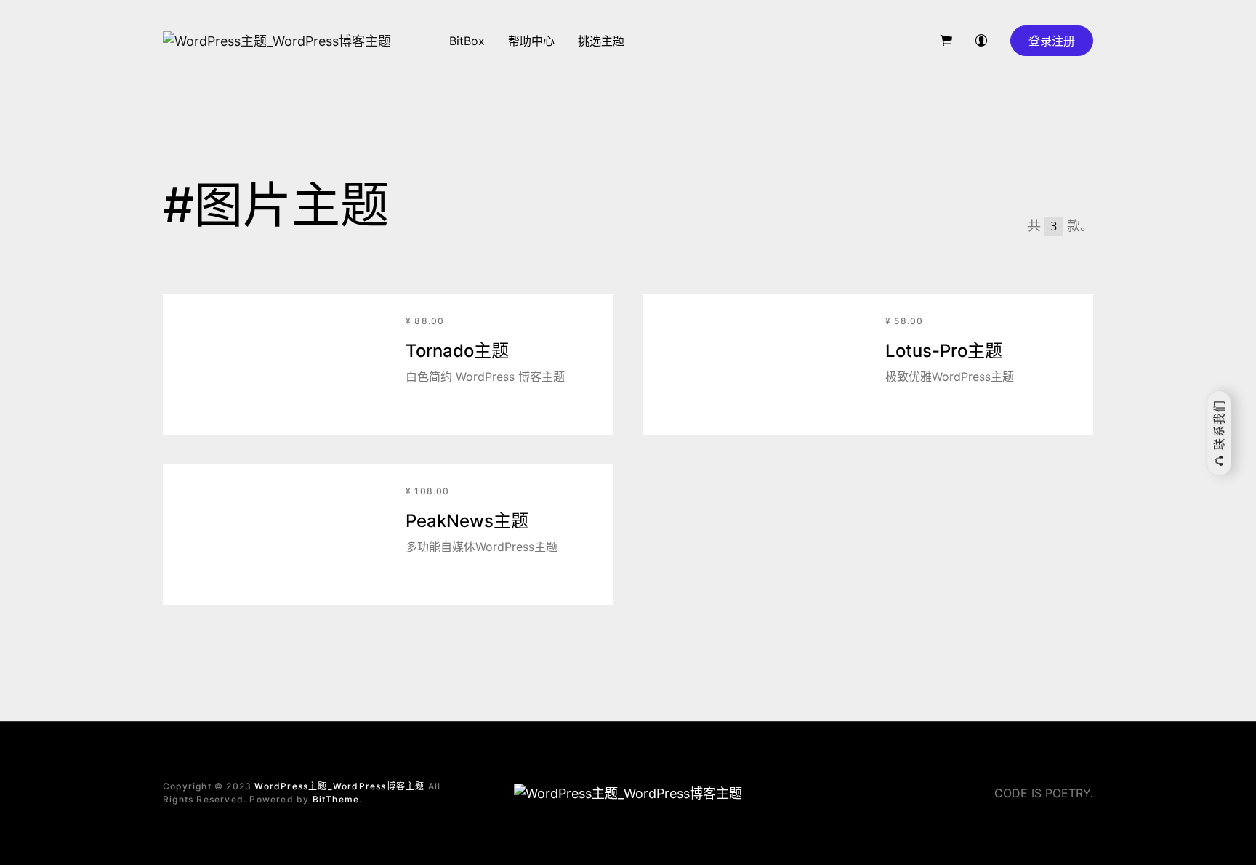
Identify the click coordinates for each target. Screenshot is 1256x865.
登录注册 (1051, 40)
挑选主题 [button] (601, 40)
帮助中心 (531, 40)
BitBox (467, 40)
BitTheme (336, 799)
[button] (946, 40)
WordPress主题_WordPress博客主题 (339, 786)
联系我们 (1219, 427)
